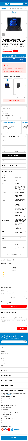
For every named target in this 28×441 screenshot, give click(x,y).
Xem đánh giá (20, 46)
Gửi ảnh (3, 301)
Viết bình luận (4, 317)
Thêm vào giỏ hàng (14, 100)
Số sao (2, 293)
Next (26, 24)
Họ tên (2, 290)
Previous (2, 24)
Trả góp (8, 60)
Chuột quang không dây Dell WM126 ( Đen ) (18, 91)
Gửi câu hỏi (21, 328)
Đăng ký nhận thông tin (14, 155)
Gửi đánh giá (14, 306)
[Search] (21, 4)
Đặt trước (14, 438)
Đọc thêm (13, 118)
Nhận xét (3, 296)
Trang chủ (5, 8)
